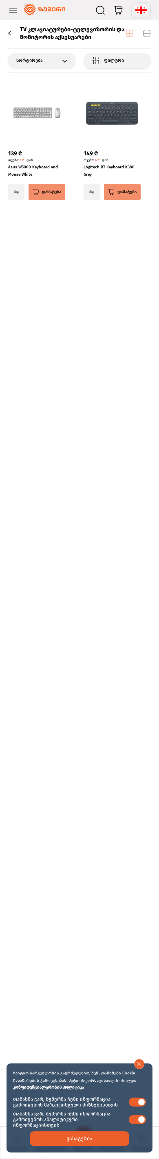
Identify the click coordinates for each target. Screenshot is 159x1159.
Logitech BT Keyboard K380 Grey (109, 171)
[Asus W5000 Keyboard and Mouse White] (36, 114)
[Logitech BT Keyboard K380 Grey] (112, 114)
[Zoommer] (44, 10)
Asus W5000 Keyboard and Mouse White (33, 171)
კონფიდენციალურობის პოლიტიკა (48, 1087)
